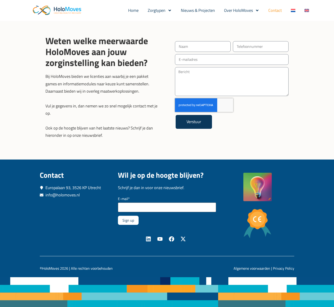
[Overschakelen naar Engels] (307, 10)
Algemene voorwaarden (252, 268)
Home (133, 10)
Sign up (128, 220)
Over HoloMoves (238, 10)
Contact (275, 10)
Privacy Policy (283, 268)
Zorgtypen (156, 10)
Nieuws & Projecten (198, 10)
